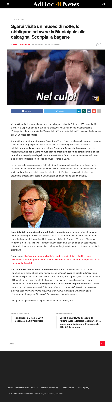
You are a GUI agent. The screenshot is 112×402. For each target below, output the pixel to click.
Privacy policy (68, 387)
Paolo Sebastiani (21, 44)
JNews (15, 393)
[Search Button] (102, 343)
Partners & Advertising (49, 387)
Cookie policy (83, 387)
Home (13, 19)
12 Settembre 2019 (42, 44)
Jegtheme (59, 393)
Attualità (21, 19)
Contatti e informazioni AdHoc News (21, 387)
